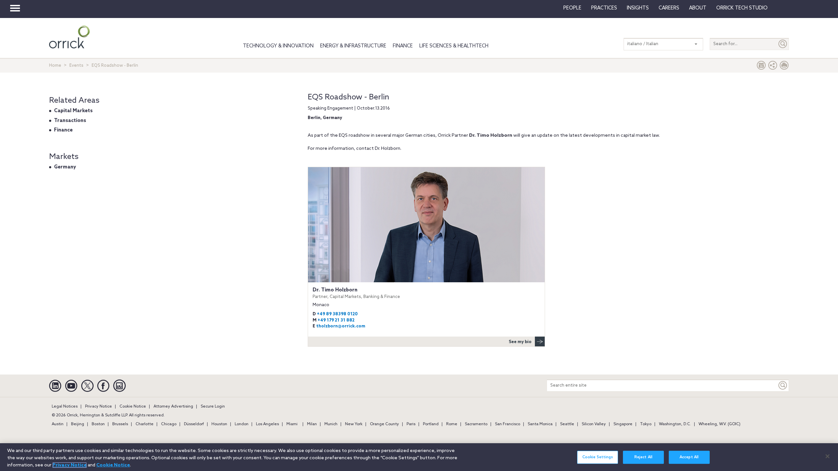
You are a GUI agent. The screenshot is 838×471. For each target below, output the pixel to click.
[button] (772, 66)
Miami (292, 424)
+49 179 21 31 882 (336, 320)
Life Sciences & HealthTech (453, 46)
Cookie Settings (597, 457)
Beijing (77, 424)
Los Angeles (267, 424)
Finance (403, 46)
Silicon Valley (594, 424)
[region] (419, 457)
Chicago (168, 424)
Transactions (70, 121)
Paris (411, 424)
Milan (312, 424)
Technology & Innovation (278, 46)
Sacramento (476, 424)
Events (76, 65)
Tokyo (645, 424)
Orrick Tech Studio (742, 8)
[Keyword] (783, 385)
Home (55, 65)
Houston (219, 424)
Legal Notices (65, 406)
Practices (604, 8)
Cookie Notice (132, 406)
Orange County (384, 424)
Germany (65, 167)
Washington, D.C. (675, 424)
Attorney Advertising (173, 406)
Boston (98, 424)
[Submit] (783, 44)
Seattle (567, 424)
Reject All (643, 457)
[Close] (827, 456)
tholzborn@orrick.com (340, 326)
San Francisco (507, 424)
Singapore (622, 424)
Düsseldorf (194, 424)
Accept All (689, 457)
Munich (330, 424)
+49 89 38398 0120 (337, 314)
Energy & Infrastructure (353, 46)
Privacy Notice (98, 406)
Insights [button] (638, 8)
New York (353, 424)
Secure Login (213, 406)
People (572, 8)
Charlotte (145, 424)
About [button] (697, 8)
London (241, 424)
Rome (451, 424)
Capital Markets (73, 111)
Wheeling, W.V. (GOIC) (719, 424)
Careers (669, 8)
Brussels (120, 424)
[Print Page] (784, 66)
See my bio (520, 342)
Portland (431, 424)
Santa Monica (540, 424)
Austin (58, 424)
